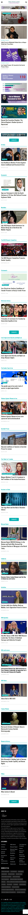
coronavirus (13, 871)
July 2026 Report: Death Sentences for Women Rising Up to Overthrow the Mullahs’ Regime (12, 227)
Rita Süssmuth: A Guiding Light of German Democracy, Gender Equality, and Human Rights (13, 761)
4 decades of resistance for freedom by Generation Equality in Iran (13, 320)
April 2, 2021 (4, 391)
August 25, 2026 (6, 21)
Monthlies (5, 222)
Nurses (3, 881)
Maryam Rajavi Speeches (8, 538)
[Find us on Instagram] (9, 899)
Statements (5, 285)
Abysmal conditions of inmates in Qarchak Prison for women (13, 448)
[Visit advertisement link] (14, 7)
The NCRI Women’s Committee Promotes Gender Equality (13, 259)
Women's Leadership (20, 889)
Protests (16, 884)
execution (4, 874)
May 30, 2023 (4, 360)
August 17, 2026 (5, 293)
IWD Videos (5, 695)
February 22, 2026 (5, 674)
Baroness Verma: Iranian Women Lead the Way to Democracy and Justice (13, 578)
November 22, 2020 (5, 421)
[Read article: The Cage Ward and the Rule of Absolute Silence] (14, 499)
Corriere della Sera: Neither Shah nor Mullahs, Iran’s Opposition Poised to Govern (14, 606)
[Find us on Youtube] (5, 899)
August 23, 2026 (5, 68)
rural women (22, 884)
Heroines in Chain (6, 504)
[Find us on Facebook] (1, 899)
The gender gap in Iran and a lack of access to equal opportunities (12, 387)
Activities (4, 602)
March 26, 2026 (5, 581)
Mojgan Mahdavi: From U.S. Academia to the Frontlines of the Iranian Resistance (13, 478)
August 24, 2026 (5, 46)
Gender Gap (19, 874)
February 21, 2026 (5, 551)
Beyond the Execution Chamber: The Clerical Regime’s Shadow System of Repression (12, 122)
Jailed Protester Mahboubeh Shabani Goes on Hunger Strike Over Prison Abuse (13, 43)
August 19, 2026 (5, 167)
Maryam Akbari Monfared (16, 879)
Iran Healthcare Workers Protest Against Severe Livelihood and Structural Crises (13, 163)
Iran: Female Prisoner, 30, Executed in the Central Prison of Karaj (13, 66)
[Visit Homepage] (14, 2)
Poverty (3, 884)
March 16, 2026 (5, 642)
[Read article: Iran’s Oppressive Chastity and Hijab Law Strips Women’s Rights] (14, 347)
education (20, 871)
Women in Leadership (22, 855)
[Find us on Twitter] (3, 899)
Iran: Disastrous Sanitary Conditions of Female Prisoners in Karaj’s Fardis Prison (13, 289)
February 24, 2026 (5, 610)
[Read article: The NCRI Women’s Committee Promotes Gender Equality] (14, 249)
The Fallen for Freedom (8, 474)
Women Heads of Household (8, 892)
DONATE (14, 140)
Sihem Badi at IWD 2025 (8, 698)
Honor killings (16, 876)
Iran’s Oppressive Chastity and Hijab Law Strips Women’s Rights (13, 356)
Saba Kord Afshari (6, 887)
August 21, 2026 (5, 127)
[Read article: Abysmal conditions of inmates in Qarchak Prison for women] (14, 438)
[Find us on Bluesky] (11, 899)
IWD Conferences (6, 665)
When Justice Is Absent (8, 792)
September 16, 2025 (5, 701)
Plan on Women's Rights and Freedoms (16, 881)
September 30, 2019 (5, 263)
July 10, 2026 (4, 200)
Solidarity (5, 573)
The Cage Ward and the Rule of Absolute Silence (13, 508)
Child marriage (5, 871)
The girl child (15, 887)
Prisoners (9, 884)
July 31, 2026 (4, 232)
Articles (4, 159)
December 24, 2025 (5, 794)
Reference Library (7, 352)
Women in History (6, 756)
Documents (5, 189)
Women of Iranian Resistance (22, 860)
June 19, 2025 (4, 323)
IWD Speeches (5, 632)
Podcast (4, 117)
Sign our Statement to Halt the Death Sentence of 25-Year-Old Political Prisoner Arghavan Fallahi (14, 195)
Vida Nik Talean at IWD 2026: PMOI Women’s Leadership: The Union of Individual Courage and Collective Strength (14, 638)
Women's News (6, 13)
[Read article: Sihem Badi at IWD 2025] (14, 690)
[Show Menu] (2, 2)
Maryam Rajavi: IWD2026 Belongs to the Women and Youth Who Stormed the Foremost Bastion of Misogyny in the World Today (14, 545)
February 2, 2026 (5, 766)
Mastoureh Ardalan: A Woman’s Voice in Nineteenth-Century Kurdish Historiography (12, 729)
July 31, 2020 (4, 451)
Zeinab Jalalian (21, 892)
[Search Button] (26, 2)
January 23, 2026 (5, 733)
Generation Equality (6, 876)
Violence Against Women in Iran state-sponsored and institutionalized (12, 417)
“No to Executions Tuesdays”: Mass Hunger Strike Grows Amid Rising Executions (12, 18)
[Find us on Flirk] (7, 899)
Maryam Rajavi (13, 847)
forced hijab (11, 874)
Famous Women (6, 723)
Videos (4, 788)
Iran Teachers (5, 879)
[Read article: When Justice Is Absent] (14, 783)
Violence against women (8, 889)
